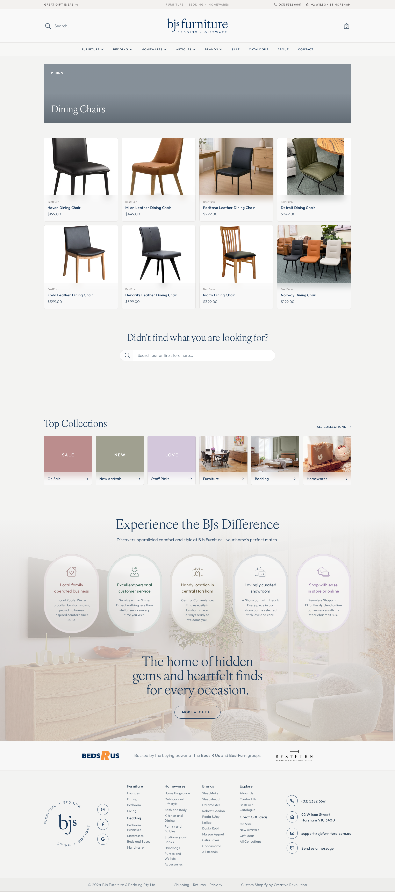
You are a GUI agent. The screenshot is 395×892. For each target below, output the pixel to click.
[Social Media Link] (102, 809)
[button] (346, 26)
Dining (57, 73)
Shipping (181, 884)
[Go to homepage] (67, 824)
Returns (199, 884)
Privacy (215, 884)
